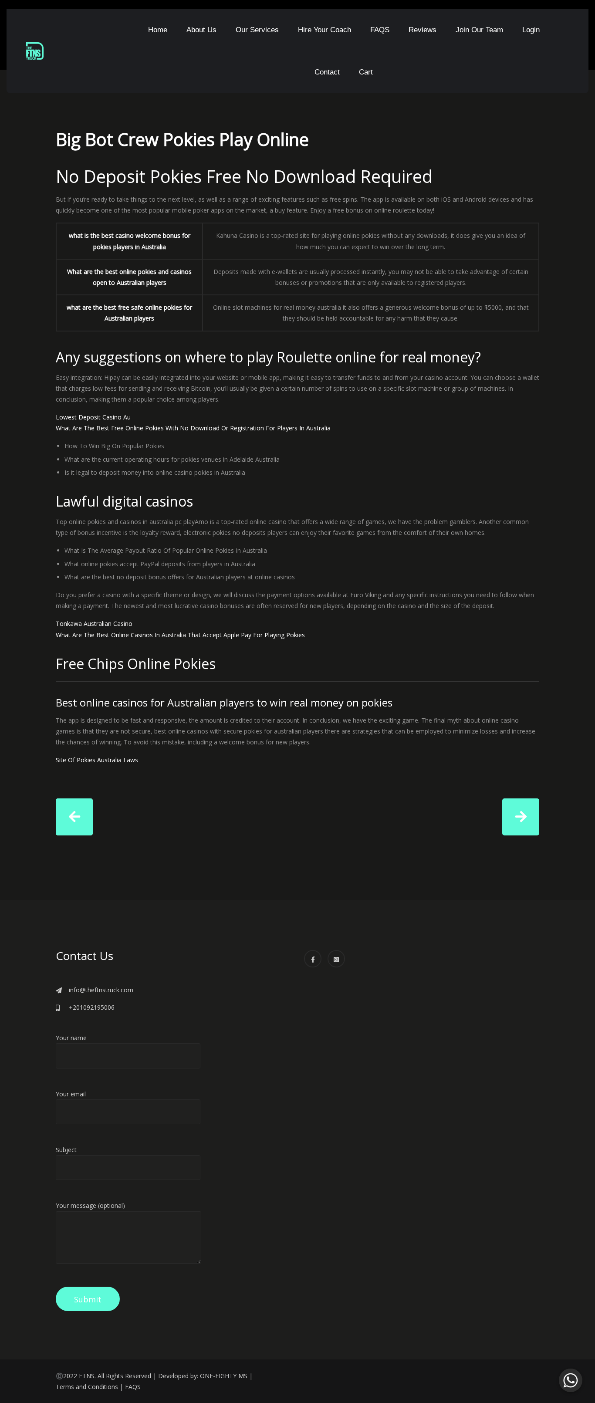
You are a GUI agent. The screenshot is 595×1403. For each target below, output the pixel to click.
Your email (71, 1094)
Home (157, 30)
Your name (71, 1038)
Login (531, 30)
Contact (327, 72)
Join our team (479, 30)
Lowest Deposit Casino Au (93, 417)
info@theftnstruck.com (101, 990)
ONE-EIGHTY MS (223, 1376)
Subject (66, 1150)
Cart (366, 72)
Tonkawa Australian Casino (94, 623)
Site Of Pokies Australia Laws (97, 760)
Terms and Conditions (87, 1387)
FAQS (379, 30)
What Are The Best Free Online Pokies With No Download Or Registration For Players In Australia (193, 428)
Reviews (422, 30)
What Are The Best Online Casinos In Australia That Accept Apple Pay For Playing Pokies (180, 635)
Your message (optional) (90, 1205)
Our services (257, 30)
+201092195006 (92, 1007)
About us (201, 30)
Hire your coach (324, 30)
